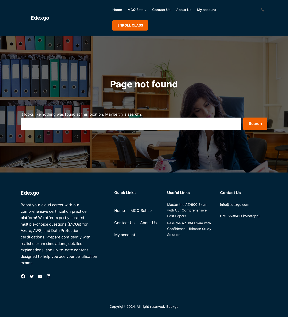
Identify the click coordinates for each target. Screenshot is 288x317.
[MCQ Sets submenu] (145, 10)
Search (255, 123)
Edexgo (40, 18)
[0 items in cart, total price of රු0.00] (262, 10)
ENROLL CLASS (130, 25)
